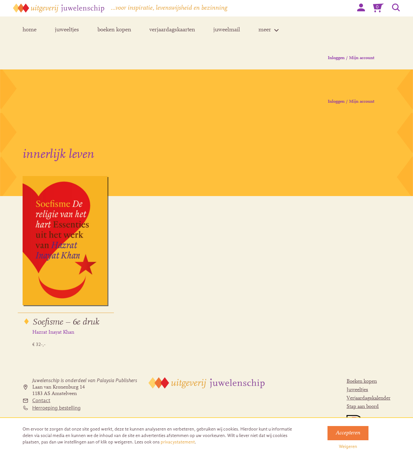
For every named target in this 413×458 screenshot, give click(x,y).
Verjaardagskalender (368, 398)
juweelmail (226, 30)
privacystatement (178, 442)
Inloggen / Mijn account (351, 58)
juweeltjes (67, 30)
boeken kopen (114, 30)
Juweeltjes (357, 389)
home (29, 30)
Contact (41, 400)
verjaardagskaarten (172, 30)
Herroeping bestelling (56, 408)
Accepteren (348, 433)
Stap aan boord (363, 406)
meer (264, 30)
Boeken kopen (362, 381)
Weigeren (348, 446)
